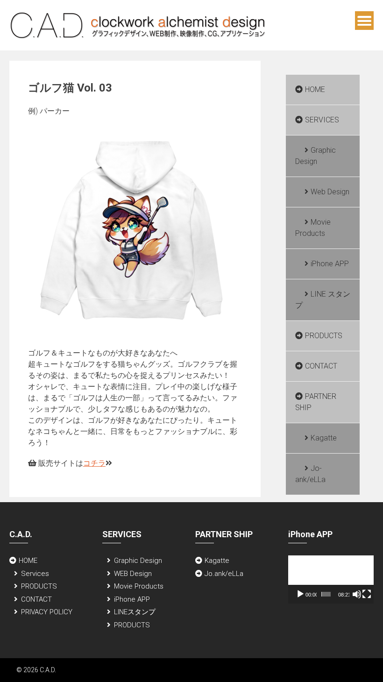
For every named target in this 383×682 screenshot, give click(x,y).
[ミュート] (357, 594)
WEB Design (133, 573)
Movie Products (313, 228)
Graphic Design (315, 156)
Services (35, 573)
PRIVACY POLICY (46, 612)
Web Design (330, 191)
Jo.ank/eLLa (224, 573)
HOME (315, 89)
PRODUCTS (323, 335)
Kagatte (324, 437)
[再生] (300, 594)
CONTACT (321, 366)
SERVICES (322, 119)
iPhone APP (330, 263)
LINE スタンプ (322, 300)
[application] (331, 579)
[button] (330, 579)
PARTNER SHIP (315, 402)
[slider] (326, 594)
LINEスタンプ (135, 612)
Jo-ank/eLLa (310, 474)
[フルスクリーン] (366, 594)
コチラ (94, 463)
